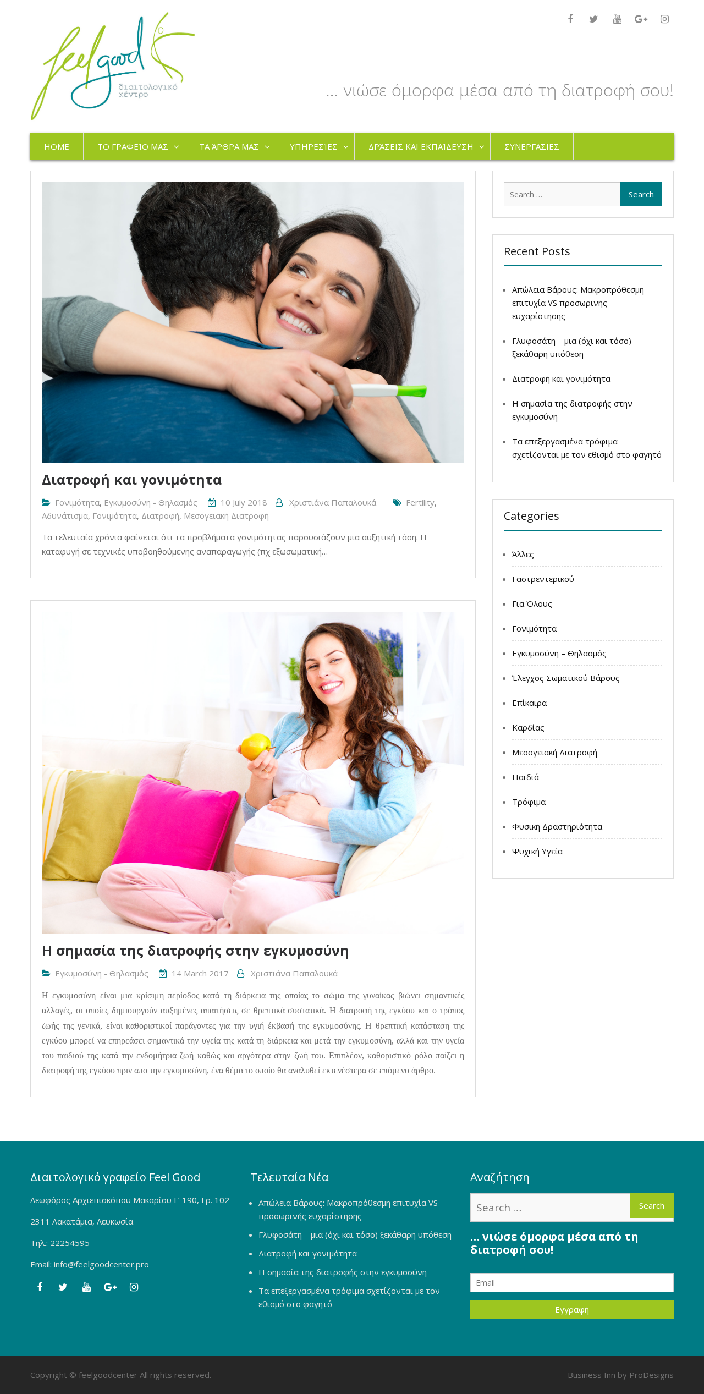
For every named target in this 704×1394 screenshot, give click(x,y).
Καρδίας (528, 727)
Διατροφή (160, 515)
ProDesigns (651, 1374)
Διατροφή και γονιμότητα (132, 479)
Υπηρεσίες (314, 146)
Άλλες (523, 553)
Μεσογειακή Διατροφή (226, 515)
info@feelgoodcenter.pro (101, 1264)
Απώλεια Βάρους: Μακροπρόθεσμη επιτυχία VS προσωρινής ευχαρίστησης (578, 302)
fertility (420, 502)
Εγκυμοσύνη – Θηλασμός (559, 652)
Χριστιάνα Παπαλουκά (332, 502)
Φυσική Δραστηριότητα (557, 826)
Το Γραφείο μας (132, 146)
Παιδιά (525, 776)
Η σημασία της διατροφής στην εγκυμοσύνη (195, 950)
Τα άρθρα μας (229, 146)
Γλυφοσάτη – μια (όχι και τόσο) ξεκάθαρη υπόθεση (355, 1234)
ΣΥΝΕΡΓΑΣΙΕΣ (531, 146)
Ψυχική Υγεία (537, 851)
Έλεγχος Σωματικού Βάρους (566, 677)
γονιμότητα (114, 515)
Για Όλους (532, 603)
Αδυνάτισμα (65, 515)
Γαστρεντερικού (543, 578)
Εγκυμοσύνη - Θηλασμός (150, 502)
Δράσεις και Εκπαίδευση (421, 146)
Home (56, 146)
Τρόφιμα (529, 801)
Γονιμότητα (77, 502)
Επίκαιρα (529, 702)
